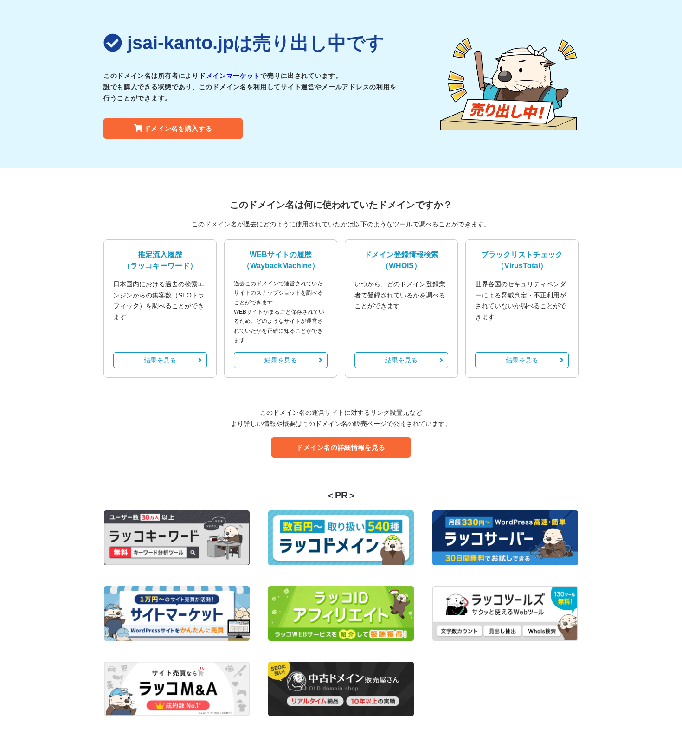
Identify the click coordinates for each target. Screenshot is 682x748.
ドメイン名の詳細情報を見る (340, 447)
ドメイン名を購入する (178, 128)
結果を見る (160, 360)
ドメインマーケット (229, 75)
